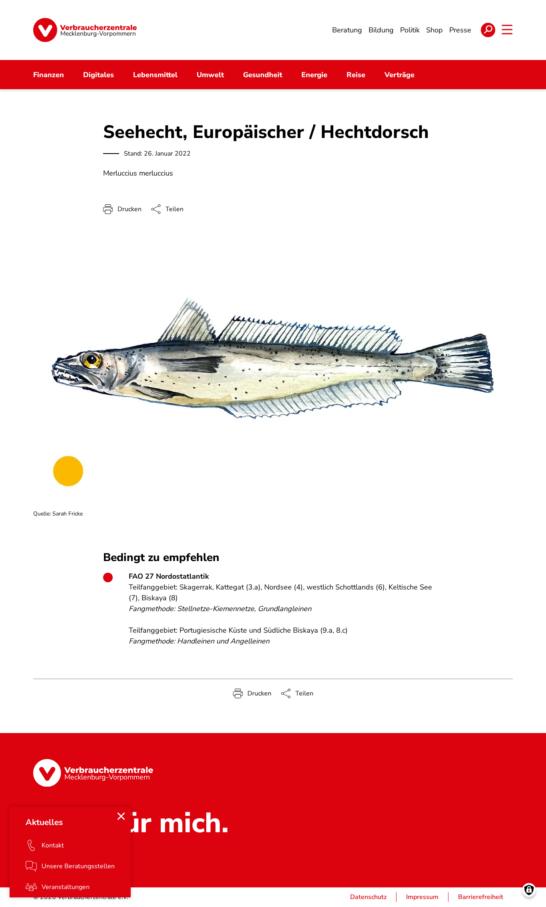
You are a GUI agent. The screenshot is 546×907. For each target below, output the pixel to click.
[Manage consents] (529, 890)
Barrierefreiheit (480, 897)
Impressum (422, 897)
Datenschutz (368, 897)
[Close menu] (121, 816)
